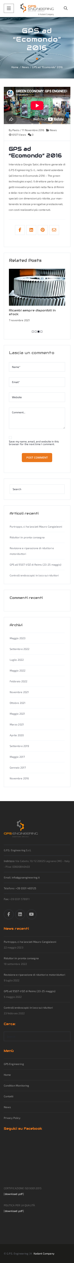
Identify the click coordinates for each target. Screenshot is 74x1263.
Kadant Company (44, 1253)
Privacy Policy (12, 1117)
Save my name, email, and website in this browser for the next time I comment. (34, 442)
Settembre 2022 (20, 649)
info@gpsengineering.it (26, 877)
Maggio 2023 (18, 638)
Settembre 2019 (19, 746)
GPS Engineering (14, 1064)
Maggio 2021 (17, 713)
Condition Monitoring (16, 1085)
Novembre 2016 (19, 778)
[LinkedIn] (20, 914)
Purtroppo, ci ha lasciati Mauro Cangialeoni (36, 526)
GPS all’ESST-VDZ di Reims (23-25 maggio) (35, 564)
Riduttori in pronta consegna (27, 537)
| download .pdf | (14, 1193)
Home (7, 1074)
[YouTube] (31, 914)
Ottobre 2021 (18, 702)
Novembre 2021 (19, 692)
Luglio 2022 (17, 659)
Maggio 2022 (18, 670)
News (53, 130)
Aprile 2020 (17, 735)
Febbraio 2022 (19, 681)
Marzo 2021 (17, 724)
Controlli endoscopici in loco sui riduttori (34, 575)
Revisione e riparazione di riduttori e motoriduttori (34, 974)
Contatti (8, 1096)
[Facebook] (8, 914)
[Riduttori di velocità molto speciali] (37, 9)
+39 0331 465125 (26, 888)
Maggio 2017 (17, 756)
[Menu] (9, 8)
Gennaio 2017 (18, 767)
